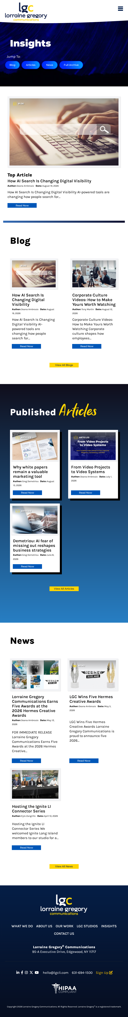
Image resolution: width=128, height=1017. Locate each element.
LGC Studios (87, 926)
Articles (31, 64)
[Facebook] (22, 973)
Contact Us (64, 934)
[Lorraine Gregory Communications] (26, 11)
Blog (12, 64)
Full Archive (71, 64)
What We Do (22, 926)
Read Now (22, 205)
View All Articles (64, 588)
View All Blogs (64, 365)
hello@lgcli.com (55, 973)
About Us (44, 926)
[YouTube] (37, 973)
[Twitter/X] (31, 973)
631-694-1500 (82, 973)
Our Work (64, 926)
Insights (109, 926)
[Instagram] (26, 973)
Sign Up (102, 973)
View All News (64, 866)
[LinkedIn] (17, 973)
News (49, 64)
